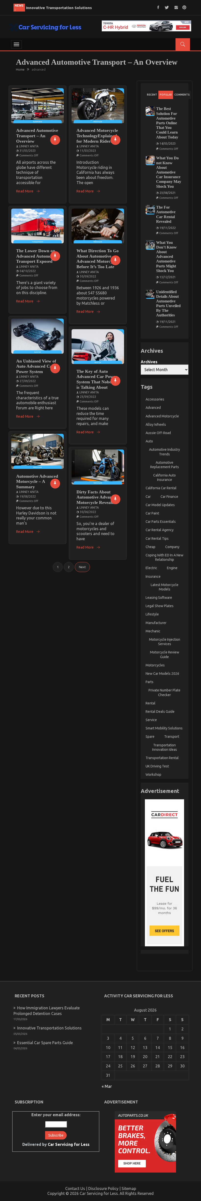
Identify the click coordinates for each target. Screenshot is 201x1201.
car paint (152, 513)
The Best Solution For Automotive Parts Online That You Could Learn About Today (167, 123)
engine (172, 568)
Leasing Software (159, 598)
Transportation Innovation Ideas (164, 747)
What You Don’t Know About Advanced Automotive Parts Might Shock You (166, 256)
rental (150, 703)
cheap (150, 547)
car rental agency (160, 530)
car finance (169, 497)
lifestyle (152, 614)
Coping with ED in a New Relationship (164, 557)
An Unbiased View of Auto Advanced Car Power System (36, 366)
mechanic (153, 631)
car (148, 497)
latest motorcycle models (164, 587)
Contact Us (75, 1188)
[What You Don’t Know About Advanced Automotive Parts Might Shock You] (150, 245)
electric (151, 568)
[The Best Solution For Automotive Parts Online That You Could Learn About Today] (150, 111)
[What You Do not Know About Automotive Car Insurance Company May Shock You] (150, 160)
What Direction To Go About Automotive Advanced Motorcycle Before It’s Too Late (97, 258)
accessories (155, 399)
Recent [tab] (152, 94)
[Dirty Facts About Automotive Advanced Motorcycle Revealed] (98, 467)
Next (82, 567)
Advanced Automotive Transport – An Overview (37, 135)
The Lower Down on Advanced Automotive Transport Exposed (37, 256)
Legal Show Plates (160, 606)
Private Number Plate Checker (164, 692)
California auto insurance (164, 477)
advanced (153, 408)
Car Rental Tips (157, 538)
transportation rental (162, 758)
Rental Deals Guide (160, 711)
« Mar (107, 1086)
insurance (153, 576)
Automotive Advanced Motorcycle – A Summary (37, 481)
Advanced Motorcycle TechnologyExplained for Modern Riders (97, 135)
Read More (25, 191)
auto (149, 441)
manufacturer (156, 623)
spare (150, 736)
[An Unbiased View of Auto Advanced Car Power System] (37, 336)
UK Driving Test (157, 766)
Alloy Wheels (156, 424)
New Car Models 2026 (162, 674)
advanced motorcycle (162, 416)
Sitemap (129, 1188)
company (172, 547)
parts (149, 682)
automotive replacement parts (164, 465)
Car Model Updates (160, 505)
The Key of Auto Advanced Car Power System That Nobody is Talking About (96, 379)
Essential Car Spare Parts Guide (54, 8)
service (151, 720)
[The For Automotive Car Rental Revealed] (150, 209)
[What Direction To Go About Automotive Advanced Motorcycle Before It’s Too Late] (98, 226)
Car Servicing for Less (68, 1144)
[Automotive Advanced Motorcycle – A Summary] (37, 451)
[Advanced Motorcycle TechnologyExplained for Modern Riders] (98, 105)
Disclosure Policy (103, 1188)
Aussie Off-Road (158, 433)
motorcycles (155, 665)
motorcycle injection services (164, 642)
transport (171, 736)
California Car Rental (161, 488)
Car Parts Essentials (161, 522)
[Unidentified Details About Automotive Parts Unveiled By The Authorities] (150, 294)
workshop (153, 774)
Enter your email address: (55, 1130)
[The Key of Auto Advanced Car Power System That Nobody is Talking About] (98, 346)
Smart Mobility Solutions (164, 728)
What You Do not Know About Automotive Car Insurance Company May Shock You (168, 172)
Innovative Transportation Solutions (49, 1028)
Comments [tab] (182, 94)
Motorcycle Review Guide (164, 654)
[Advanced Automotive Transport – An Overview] (37, 105)
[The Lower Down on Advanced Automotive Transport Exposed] (37, 226)
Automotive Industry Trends (164, 452)
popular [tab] (166, 94)
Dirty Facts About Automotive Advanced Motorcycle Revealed (97, 497)
